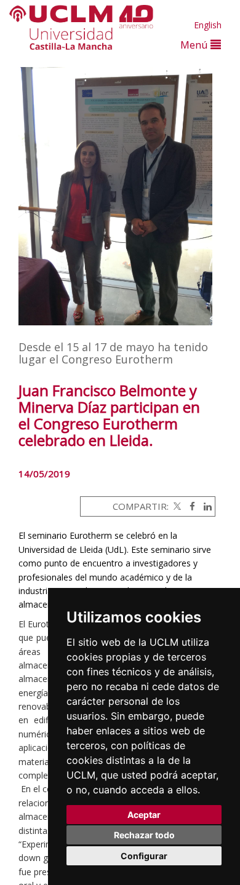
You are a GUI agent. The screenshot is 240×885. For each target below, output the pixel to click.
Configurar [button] (144, 856)
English (208, 25)
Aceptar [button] (144, 814)
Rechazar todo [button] (144, 835)
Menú (195, 45)
